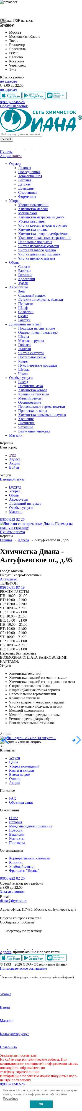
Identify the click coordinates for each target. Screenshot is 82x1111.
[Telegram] (29, 948)
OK (41, 1104)
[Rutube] (20, 948)
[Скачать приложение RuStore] (56, 960)
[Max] (36, 948)
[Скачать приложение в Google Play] (34, 960)
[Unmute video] (41, 11)
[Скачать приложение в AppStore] (11, 960)
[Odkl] (12, 948)
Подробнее (10, 1098)
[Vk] (4, 948)
